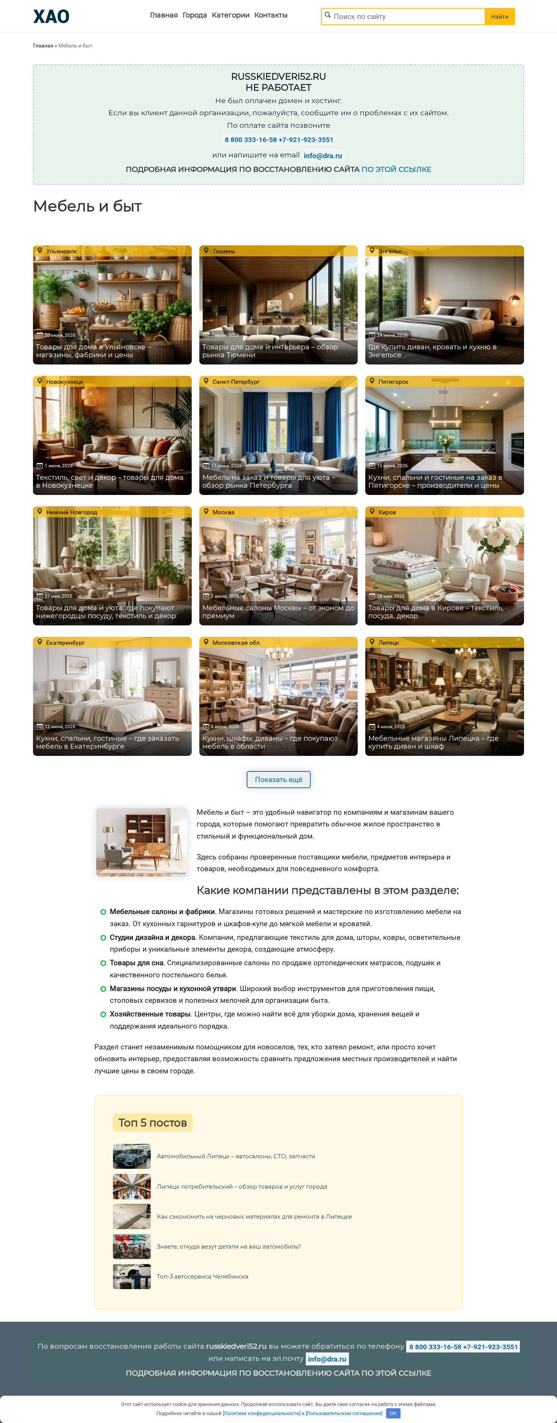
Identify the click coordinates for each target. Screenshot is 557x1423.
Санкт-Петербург (235, 381)
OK (393, 1413)
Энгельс (389, 251)
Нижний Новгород (71, 512)
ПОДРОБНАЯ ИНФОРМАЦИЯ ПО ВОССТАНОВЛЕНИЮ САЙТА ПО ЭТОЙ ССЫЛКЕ (279, 1373)
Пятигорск (392, 381)
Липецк (388, 642)
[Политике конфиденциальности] (261, 1413)
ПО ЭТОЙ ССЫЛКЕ (396, 169)
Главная (164, 15)
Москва (223, 512)
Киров (386, 512)
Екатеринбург (65, 642)
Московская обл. (236, 642)
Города (195, 15)
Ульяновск (61, 251)
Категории (231, 15)
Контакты (271, 15)
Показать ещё (278, 779)
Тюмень (223, 251)
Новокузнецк (64, 381)
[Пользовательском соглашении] (344, 1413)
